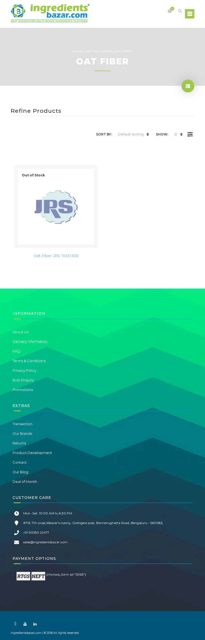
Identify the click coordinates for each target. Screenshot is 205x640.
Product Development (32, 453)
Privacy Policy (24, 370)
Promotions (23, 389)
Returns (19, 443)
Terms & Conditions (29, 361)
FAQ (16, 351)
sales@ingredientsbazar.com (45, 542)
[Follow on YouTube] (25, 624)
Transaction (22, 424)
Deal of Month (25, 481)
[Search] (180, 10)
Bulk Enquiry (23, 380)
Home (78, 51)
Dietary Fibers (99, 51)
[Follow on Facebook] (15, 624)
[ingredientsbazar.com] (50, 13)
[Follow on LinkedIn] (35, 624)
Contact (20, 462)
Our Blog (20, 472)
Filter (190, 130)
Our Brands (22, 433)
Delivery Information (30, 341)
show (188, 86)
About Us (20, 332)
